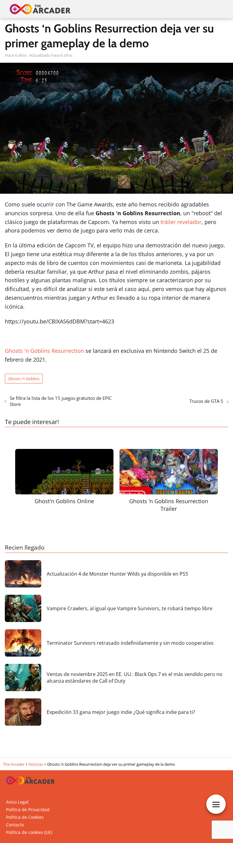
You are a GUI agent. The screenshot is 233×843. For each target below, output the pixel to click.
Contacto (15, 825)
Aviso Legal (17, 802)
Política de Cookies (25, 817)
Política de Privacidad (27, 809)
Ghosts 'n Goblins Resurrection (44, 350)
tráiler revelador (180, 222)
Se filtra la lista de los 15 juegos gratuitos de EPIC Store (61, 401)
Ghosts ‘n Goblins (23, 378)
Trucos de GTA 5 (206, 401)
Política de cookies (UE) (29, 832)
